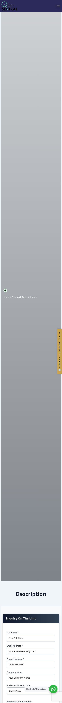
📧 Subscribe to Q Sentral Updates (59, 351)
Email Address (15, 646)
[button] (58, 6)
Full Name (13, 632)
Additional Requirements (19, 701)
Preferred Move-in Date (18, 685)
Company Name (15, 672)
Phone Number (15, 659)
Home (6, 297)
